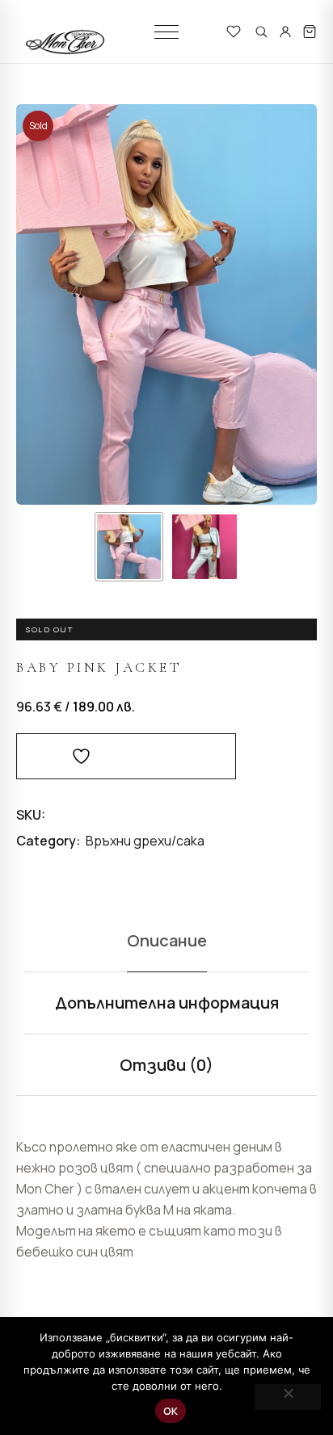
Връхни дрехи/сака (145, 841)
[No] (288, 1397)
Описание (167, 940)
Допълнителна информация (167, 1002)
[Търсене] (261, 31)
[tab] (166, 941)
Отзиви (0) (166, 1065)
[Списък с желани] (233, 31)
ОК (171, 1411)
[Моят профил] (285, 31)
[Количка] (309, 31)
